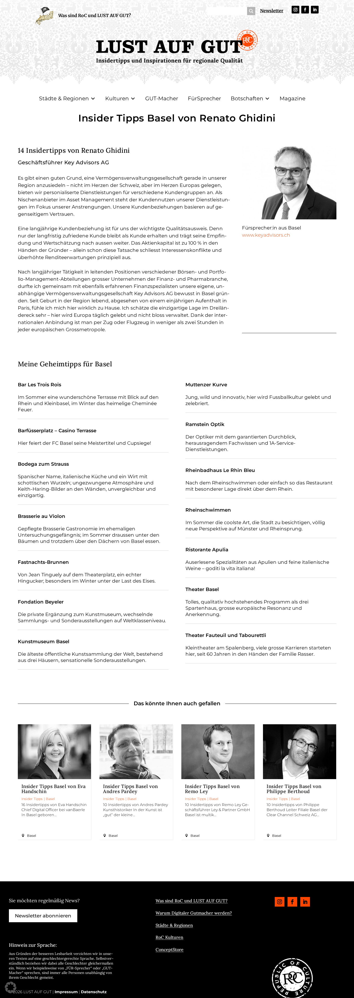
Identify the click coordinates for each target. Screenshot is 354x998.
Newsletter (271, 10)
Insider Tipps (32, 799)
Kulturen (117, 98)
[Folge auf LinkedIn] (315, 9)
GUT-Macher (161, 98)
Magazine (292, 98)
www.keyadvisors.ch (266, 235)
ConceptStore (170, 949)
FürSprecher (204, 98)
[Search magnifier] (251, 11)
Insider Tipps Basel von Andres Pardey (130, 788)
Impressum (66, 992)
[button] (10, 987)
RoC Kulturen (169, 937)
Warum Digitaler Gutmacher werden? (194, 913)
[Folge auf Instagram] (295, 9)
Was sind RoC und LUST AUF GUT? (94, 15)
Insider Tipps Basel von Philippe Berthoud (294, 788)
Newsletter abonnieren (43, 916)
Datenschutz (94, 992)
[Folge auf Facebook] (305, 9)
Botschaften (247, 98)
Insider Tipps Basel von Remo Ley (212, 788)
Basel (50, 799)
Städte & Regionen (64, 98)
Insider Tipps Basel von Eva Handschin (53, 788)
